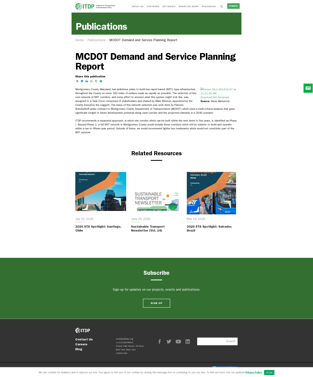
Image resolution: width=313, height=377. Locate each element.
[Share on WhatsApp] (91, 81)
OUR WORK (153, 6)
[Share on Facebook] (82, 81)
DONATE (233, 6)
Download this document (215, 97)
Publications (97, 40)
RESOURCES (209, 6)
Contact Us (84, 339)
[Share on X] (77, 81)
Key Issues (168, 6)
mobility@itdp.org (124, 338)
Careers (81, 344)
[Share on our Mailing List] (101, 81)
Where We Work (189, 6)
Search (230, 341)
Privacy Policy (254, 372)
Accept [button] (269, 372)
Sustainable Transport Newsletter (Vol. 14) (148, 228)
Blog (78, 349)
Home (79, 40)
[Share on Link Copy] (96, 81)
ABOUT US (137, 6)
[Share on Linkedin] (87, 81)
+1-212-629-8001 (124, 342)
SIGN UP (156, 303)
